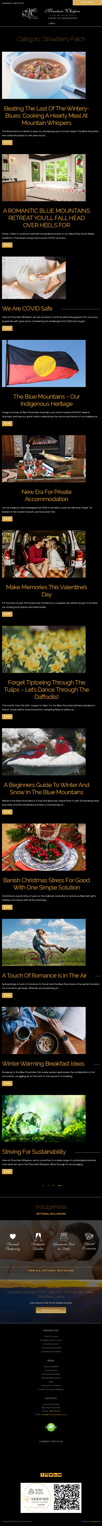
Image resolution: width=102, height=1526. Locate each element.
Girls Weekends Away (51, 1378)
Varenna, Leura (51, 1336)
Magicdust (96, 1521)
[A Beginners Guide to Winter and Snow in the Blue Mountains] (51, 751)
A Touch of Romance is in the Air (44, 975)
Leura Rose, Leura (51, 1344)
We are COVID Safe (27, 308)
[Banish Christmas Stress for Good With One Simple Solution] (51, 847)
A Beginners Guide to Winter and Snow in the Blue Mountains (46, 788)
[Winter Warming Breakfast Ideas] (51, 1030)
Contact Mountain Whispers (51, 1389)
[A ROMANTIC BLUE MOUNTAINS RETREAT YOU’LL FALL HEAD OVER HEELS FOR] (51, 177)
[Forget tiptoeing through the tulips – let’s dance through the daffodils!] (51, 649)
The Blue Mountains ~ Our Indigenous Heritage (46, 400)
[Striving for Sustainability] (51, 1118)
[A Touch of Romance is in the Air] (51, 942)
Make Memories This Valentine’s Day (46, 591)
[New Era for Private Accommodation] (51, 458)
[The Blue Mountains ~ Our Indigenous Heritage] (51, 363)
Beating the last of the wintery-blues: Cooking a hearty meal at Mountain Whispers (46, 115)
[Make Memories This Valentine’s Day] (51, 554)
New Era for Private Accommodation (46, 495)
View (6, 142)
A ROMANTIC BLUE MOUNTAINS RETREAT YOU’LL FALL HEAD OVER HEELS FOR (46, 218)
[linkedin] (55, 1475)
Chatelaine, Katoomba (51, 1352)
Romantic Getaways (51, 1374)
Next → (61, 1186)
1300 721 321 (18, 3)
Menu (52, 23)
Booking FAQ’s (51, 1370)
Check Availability (51, 1367)
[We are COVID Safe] (51, 278)
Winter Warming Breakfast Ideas (43, 1063)
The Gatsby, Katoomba (51, 1348)
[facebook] (42, 1475)
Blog (51, 1382)
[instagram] (46, 1475)
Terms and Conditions (51, 1386)
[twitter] (51, 1475)
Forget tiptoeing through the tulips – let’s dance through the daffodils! (46, 689)
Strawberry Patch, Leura (51, 1340)
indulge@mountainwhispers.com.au (54, 1415)
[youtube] (59, 1475)
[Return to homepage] (51, 10)
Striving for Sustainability (34, 1151)
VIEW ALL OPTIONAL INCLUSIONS (51, 1270)
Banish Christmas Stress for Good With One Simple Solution (46, 884)
